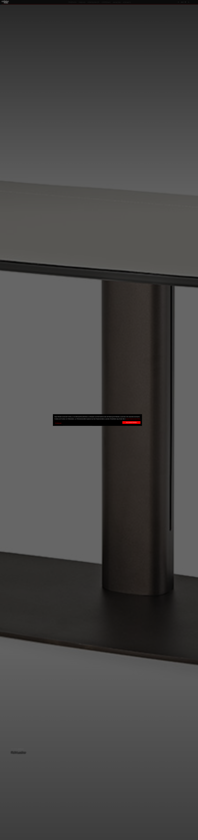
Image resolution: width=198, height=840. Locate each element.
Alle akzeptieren (131, 422)
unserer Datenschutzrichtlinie (133, 419)
